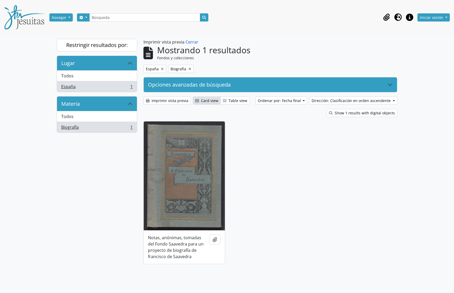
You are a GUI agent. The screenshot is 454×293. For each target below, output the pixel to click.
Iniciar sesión (432, 17)
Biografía (97, 128)
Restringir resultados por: (97, 45)
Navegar (60, 17)
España (97, 88)
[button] (386, 17)
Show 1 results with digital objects (364, 112)
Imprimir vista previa (169, 100)
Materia (70, 103)
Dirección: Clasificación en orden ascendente (352, 100)
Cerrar (191, 42)
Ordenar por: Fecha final (280, 100)
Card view (209, 100)
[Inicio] (26, 17)
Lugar (68, 63)
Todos (67, 76)
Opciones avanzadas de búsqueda (189, 84)
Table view (237, 100)
